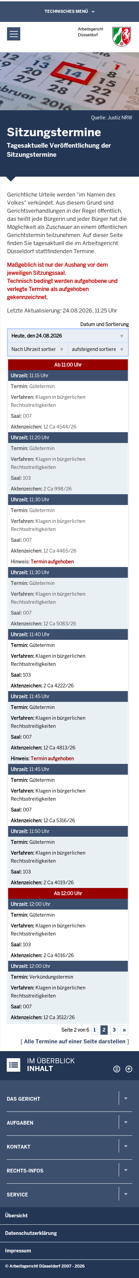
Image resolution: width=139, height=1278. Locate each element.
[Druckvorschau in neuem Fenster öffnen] (115, 1069)
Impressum (18, 1251)
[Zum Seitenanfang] (127, 1069)
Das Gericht (23, 1099)
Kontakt (18, 1147)
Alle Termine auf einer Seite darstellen (75, 1041)
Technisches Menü (66, 11)
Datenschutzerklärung (31, 1233)
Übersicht (16, 1216)
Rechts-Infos (25, 1171)
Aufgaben (20, 1123)
